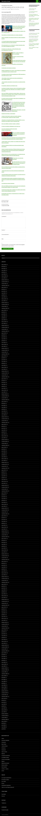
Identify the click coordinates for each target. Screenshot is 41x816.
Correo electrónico (5, 234)
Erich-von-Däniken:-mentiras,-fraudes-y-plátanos (11, 123)
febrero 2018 (4, 458)
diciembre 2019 (4, 416)
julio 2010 (3, 631)
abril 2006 (3, 728)
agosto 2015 (4, 515)
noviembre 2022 (4, 350)
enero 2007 (3, 711)
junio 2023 (3, 336)
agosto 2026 (4, 264)
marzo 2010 (3, 639)
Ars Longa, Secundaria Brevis (6, 777)
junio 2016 (3, 496)
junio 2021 (3, 382)
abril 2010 (3, 637)
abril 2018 (3, 454)
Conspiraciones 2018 (5, 205)
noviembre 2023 (4, 327)
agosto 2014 (4, 538)
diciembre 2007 (4, 690)
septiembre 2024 (4, 308)
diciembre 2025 (4, 279)
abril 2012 (3, 591)
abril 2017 (3, 477)
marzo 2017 (3, 479)
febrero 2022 (4, 367)
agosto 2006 (4, 721)
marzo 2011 (3, 616)
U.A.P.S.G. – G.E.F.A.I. (5, 768)
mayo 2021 (3, 384)
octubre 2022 (4, 352)
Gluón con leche (4, 751)
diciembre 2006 (4, 713)
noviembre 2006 (4, 715)
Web (2, 238)
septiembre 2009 (4, 650)
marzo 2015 (3, 525)
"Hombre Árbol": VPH (32, 8)
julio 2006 (3, 723)
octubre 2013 (4, 557)
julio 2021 (3, 380)
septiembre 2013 (4, 559)
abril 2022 (3, 363)
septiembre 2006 (4, 719)
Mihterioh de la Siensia (5, 763)
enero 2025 (3, 300)
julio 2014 (3, 540)
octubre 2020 (4, 397)
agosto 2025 (4, 287)
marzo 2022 (3, 365)
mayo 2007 (3, 704)
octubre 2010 (4, 626)
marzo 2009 (3, 662)
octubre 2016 (4, 489)
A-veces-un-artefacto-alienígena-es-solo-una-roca (11, 126)
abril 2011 (3, 614)
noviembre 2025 (4, 281)
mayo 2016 (3, 498)
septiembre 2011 (4, 605)
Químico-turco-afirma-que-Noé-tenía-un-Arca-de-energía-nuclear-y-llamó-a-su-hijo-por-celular (18, 27)
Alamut (3, 738)
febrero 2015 (4, 527)
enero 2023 (3, 346)
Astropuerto (4, 742)
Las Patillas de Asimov (5, 757)
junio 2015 (3, 519)
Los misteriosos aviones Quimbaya (8, 183)
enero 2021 (3, 392)
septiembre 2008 (4, 673)
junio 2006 (3, 725)
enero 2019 (3, 437)
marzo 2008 (3, 685)
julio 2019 (3, 426)
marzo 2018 (3, 456)
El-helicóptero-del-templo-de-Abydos (9, 67)
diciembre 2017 (4, 462)
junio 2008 (3, 679)
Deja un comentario (15, 9)
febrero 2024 (4, 321)
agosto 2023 (4, 333)
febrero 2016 (4, 504)
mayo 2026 (3, 270)
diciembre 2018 (4, 439)
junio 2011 (3, 610)
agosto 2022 (4, 355)
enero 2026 (3, 277)
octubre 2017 (4, 466)
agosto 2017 (4, 470)
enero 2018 (3, 460)
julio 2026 (3, 266)
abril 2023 (3, 340)
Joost (30, 47)
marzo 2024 (3, 319)
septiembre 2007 (4, 696)
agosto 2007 (4, 698)
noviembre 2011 (4, 601)
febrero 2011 (4, 618)
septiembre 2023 (4, 331)
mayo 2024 (3, 315)
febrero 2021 (4, 390)
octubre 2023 (4, 329)
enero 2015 (3, 529)
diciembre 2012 (4, 576)
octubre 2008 (4, 671)
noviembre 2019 (4, 418)
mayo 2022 (3, 361)
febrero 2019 (4, 435)
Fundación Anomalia (5, 809)
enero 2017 (3, 483)
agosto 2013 (4, 561)
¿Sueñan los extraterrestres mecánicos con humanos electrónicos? (33, 40)
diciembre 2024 (4, 302)
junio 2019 (3, 428)
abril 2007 (3, 706)
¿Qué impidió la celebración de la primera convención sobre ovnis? (34, 19)
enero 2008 (3, 688)
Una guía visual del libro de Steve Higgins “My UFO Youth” (34, 15)
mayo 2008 (3, 681)
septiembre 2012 (4, 582)
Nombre (3, 229)
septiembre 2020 (4, 399)
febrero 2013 (4, 572)
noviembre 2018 (4, 441)
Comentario (4, 216)
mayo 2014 (3, 544)
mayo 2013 (3, 567)
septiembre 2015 (4, 513)
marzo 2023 (3, 342)
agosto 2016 (4, 492)
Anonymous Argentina (5, 740)
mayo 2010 (3, 635)
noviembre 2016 (4, 487)
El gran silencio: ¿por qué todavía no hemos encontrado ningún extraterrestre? (34, 24)
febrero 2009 (4, 664)
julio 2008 (3, 677)
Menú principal (39, 1)
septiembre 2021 (4, 376)
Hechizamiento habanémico (6, 785)
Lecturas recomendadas (6, 759)
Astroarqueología (5, 5)
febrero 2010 (4, 641)
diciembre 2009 (4, 645)
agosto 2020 (4, 401)
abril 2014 (3, 546)
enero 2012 (3, 597)
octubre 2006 (4, 717)
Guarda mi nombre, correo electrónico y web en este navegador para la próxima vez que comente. (13, 245)
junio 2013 (3, 565)
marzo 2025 (3, 296)
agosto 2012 (4, 584)
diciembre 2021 (4, 371)
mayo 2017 (3, 475)
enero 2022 (3, 369)
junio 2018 (3, 451)
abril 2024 (3, 317)
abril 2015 (3, 523)
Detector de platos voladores (34, 36)
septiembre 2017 (4, 468)
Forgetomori (4, 749)
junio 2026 (3, 268)
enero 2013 (3, 574)
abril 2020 (3, 409)
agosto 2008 (4, 675)
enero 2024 (3, 323)
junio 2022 (3, 359)
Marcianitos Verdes (6, 1)
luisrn (9, 9)
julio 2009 (3, 654)
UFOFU (3, 770)
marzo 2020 (3, 411)
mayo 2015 (3, 521)
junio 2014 (3, 542)
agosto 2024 (4, 310)
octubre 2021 (4, 374)
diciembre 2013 (4, 553)
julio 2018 (3, 449)
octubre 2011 (4, 603)
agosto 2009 (4, 652)
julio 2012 (3, 586)
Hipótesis (3, 753)
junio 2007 (3, 702)
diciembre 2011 (4, 599)
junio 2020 (3, 405)
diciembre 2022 (4, 348)
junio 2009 (3, 656)
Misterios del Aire (4, 765)
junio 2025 (3, 291)
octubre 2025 (4, 283)
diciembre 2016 (4, 485)
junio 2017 (3, 473)
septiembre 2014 (4, 536)
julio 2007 (3, 700)
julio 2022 (3, 357)
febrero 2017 (4, 481)
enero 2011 (3, 620)
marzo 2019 (3, 433)
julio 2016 (3, 494)
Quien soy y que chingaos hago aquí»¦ (8, 787)
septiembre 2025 (4, 285)
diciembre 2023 (4, 325)
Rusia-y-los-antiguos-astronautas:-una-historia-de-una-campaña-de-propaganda (18, 134)
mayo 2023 (3, 338)
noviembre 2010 (4, 624)
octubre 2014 (4, 534)
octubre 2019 (4, 420)
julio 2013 (3, 563)
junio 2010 (3, 633)
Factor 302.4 (4, 781)
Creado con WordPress (5, 814)
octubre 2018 (4, 443)
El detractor (4, 747)
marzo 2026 (3, 274)
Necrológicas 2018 (5, 201)
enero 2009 (3, 666)
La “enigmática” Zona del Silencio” (34, 34)
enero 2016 (3, 506)
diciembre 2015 (4, 508)
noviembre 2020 (4, 395)
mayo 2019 (3, 430)
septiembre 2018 (4, 445)
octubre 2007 (4, 694)
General (10, 5)
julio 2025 (3, 289)
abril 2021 (3, 386)
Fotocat (3, 783)
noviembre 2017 (4, 464)
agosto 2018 (4, 447)
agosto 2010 (4, 629)
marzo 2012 (3, 593)
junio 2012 (3, 588)
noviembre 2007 (4, 692)
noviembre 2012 (4, 578)
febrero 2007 (4, 709)
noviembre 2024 (4, 304)
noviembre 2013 (4, 555)
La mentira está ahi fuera (6, 755)
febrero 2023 (4, 344)
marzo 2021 (3, 388)
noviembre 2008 (4, 669)
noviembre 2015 (4, 510)
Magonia (3, 761)
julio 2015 (3, 517)
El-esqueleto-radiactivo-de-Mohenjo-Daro (9, 85)
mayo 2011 (3, 612)
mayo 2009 (3, 658)
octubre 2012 (4, 580)
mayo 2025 (3, 293)
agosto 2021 (4, 378)
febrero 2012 (4, 595)
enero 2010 (3, 643)
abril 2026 (3, 272)
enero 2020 (3, 414)
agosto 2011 (4, 607)
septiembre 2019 (4, 422)
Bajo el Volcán (4, 744)
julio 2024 (3, 312)
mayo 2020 (3, 407)
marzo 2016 (3, 502)
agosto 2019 (4, 424)
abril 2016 (3, 500)
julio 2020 (3, 403)
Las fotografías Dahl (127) (33, 11)
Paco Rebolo (4, 794)
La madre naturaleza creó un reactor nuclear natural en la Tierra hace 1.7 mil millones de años (18, 163)
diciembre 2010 (4, 622)
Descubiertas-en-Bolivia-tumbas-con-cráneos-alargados (12, 34)
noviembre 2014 (4, 532)
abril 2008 (3, 683)
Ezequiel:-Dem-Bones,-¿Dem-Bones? (8, 113)
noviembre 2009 (4, 647)
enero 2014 (3, 551)
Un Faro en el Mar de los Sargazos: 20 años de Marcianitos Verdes (34, 44)
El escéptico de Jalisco (5, 779)
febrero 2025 (4, 298)
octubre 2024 (4, 306)
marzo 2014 (3, 548)
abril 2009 (3, 660)
